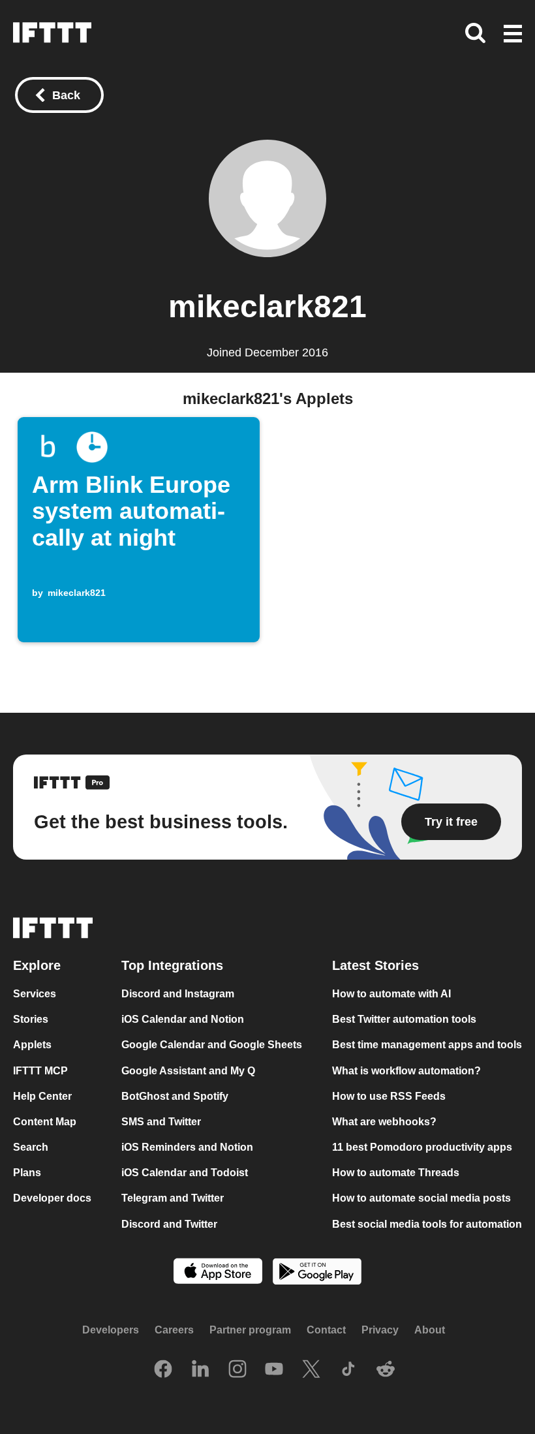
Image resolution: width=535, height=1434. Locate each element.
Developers (110, 1329)
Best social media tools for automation (427, 1223)
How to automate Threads (395, 1172)
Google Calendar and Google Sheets (211, 1044)
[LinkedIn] (200, 1370)
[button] (513, 34)
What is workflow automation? (406, 1070)
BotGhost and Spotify (174, 1096)
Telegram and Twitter (172, 1198)
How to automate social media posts (421, 1198)
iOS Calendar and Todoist (184, 1172)
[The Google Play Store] (317, 1272)
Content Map (44, 1121)
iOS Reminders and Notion (187, 1147)
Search (30, 1147)
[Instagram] (237, 1370)
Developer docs (52, 1198)
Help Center (42, 1096)
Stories (30, 1019)
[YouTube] (274, 1370)
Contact (326, 1329)
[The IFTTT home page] (52, 32)
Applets (32, 1044)
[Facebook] (163, 1370)
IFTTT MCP (40, 1070)
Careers (174, 1329)
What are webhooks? (384, 1121)
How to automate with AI (391, 993)
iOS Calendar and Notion (182, 1019)
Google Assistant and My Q (188, 1070)
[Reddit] (385, 1370)
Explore (37, 965)
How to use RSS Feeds (389, 1096)
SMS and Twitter (161, 1121)
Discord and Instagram (177, 993)
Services (34, 993)
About (429, 1329)
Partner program (250, 1329)
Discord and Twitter (169, 1223)
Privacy (380, 1329)
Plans (27, 1172)
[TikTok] (348, 1370)
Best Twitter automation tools (404, 1019)
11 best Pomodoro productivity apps (422, 1147)
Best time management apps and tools (427, 1044)
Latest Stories (375, 965)
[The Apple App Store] (218, 1271)
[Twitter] (311, 1370)
